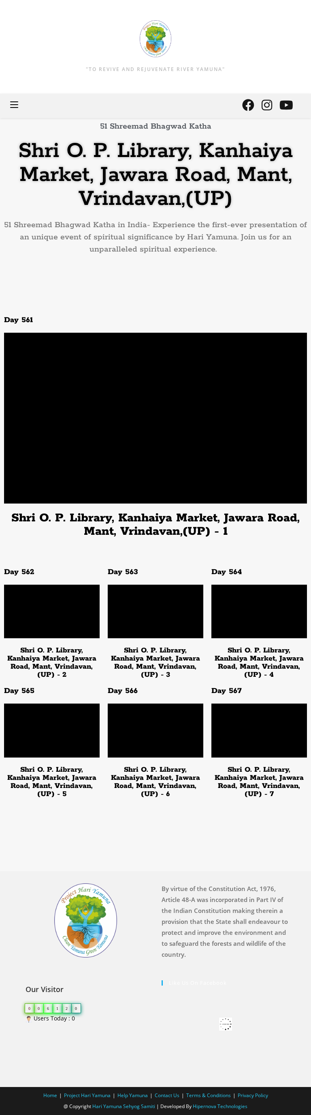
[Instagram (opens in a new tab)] (266, 105)
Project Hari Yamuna (87, 1095)
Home (50, 1095)
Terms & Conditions (208, 1095)
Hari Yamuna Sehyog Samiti (123, 1106)
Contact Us (167, 1095)
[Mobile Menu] (14, 105)
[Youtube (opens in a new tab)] (286, 105)
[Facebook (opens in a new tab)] (248, 105)
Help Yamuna (132, 1095)
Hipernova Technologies (220, 1106)
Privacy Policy (253, 1095)
